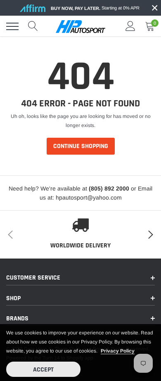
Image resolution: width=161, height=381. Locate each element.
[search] (33, 26)
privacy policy (118, 351)
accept (43, 369)
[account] (130, 26)
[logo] (80, 26)
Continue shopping (80, 146)
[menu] (12, 26)
